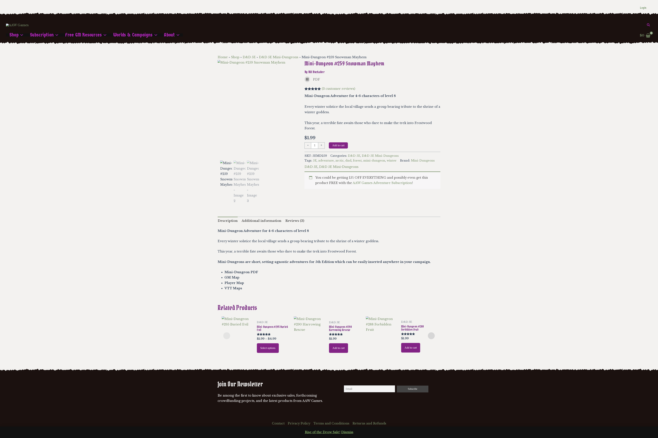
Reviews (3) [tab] (294, 221)
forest (357, 160)
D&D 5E (249, 57)
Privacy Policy (299, 423)
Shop (235, 57)
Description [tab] (228, 221)
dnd (348, 160)
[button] (648, 25)
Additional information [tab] (261, 221)
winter (392, 160)
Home (223, 57)
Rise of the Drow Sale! (322, 432)
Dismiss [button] (347, 432)
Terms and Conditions (331, 423)
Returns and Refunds (369, 423)
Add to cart (338, 145)
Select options (267, 348)
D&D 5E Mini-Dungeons (278, 57)
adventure (326, 160)
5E (315, 160)
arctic (339, 160)
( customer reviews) (338, 89)
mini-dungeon (374, 160)
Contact (278, 423)
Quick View (237, 352)
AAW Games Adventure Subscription (382, 183)
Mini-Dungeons (423, 160)
